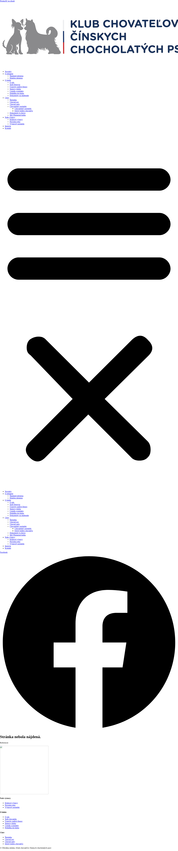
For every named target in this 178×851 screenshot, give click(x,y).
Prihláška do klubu (17, 93)
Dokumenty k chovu (17, 113)
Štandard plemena (16, 76)
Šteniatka (13, 100)
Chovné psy (14, 102)
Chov (7, 98)
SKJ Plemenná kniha (18, 115)
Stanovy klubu (15, 89)
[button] (89, 310)
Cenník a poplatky (17, 91)
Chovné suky (15, 104)
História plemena (16, 78)
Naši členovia (15, 85)
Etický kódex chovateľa (24, 111)
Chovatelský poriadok (18, 106)
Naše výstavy (10, 117)
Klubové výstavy (16, 119)
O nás (12, 82)
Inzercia (8, 126)
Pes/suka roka (15, 122)
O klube (8, 80)
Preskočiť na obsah (7, 1)
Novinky (8, 72)
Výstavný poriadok (17, 124)
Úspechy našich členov (18, 87)
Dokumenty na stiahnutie (19, 96)
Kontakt (8, 128)
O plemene (9, 74)
